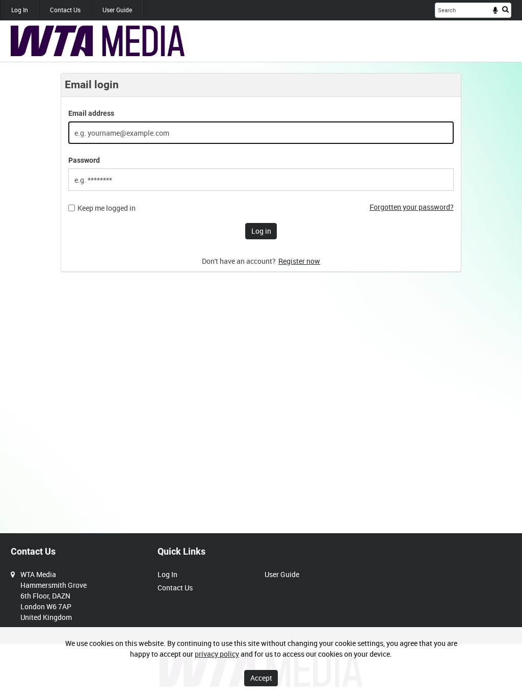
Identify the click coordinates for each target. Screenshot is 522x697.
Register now (299, 261)
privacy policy (217, 654)
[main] (261, 178)
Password (84, 160)
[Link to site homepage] (98, 41)
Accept (261, 678)
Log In (19, 10)
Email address (91, 113)
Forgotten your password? (412, 207)
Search (505, 9)
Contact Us (65, 10)
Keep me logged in (106, 208)
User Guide (117, 10)
